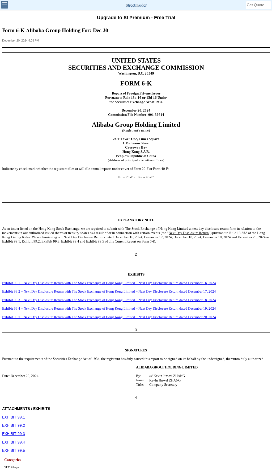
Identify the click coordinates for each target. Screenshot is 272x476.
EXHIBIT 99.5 (13, 451)
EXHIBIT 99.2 (13, 426)
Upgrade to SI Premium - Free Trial (136, 17)
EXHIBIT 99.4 (13, 442)
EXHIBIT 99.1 (13, 417)
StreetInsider (136, 5)
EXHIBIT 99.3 (13, 434)
